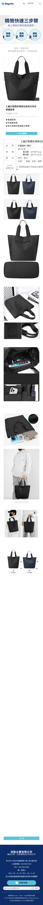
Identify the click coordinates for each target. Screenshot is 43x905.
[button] (24, 3)
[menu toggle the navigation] (40, 3)
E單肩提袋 (32, 51)
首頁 (16, 48)
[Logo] (8, 3)
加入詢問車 (22, 133)
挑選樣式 (24, 48)
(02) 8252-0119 (26, 864)
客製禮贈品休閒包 (16, 51)
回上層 (21, 838)
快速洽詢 (23, 883)
